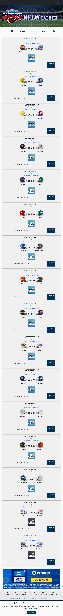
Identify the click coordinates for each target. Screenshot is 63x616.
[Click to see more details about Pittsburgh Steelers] (23, 445)
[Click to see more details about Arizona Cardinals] (40, 511)
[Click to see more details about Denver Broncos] (24, 478)
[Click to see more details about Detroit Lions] (40, 47)
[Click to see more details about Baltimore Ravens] (39, 279)
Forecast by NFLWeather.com (31, 43)
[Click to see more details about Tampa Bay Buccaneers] (39, 246)
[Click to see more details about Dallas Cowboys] (39, 544)
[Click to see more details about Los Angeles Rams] (40, 80)
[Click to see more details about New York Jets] (40, 180)
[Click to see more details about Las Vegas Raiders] (39, 478)
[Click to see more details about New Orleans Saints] (24, 345)
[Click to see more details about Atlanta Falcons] (23, 147)
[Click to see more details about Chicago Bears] (23, 379)
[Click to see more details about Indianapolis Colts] (23, 511)
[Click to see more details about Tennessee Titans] (23, 180)
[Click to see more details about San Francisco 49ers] (23, 114)
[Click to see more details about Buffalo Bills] (39, 345)
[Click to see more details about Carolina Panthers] (24, 544)
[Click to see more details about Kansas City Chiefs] (23, 213)
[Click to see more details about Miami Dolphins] (23, 412)
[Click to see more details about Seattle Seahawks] (40, 379)
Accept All (31, 612)
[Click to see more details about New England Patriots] (40, 147)
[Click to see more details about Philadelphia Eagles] (40, 213)
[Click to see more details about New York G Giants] (24, 246)
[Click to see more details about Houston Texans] (40, 312)
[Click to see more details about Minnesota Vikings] (40, 114)
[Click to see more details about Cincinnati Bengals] (40, 445)
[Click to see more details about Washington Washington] (23, 47)
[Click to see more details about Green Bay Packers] (23, 80)
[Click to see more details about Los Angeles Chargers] (40, 412)
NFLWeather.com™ (20, 598)
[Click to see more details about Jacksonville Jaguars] (23, 312)
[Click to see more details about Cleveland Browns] (24, 279)
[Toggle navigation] (59, 2)
